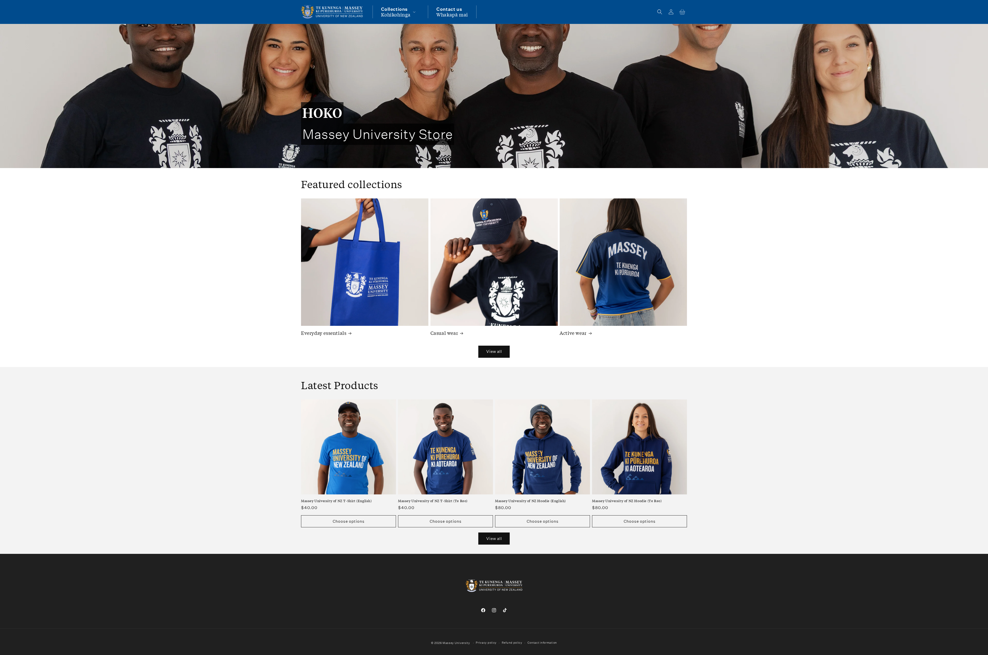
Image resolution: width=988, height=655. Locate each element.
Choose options (349, 521)
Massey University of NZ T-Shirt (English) (336, 501)
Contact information (542, 643)
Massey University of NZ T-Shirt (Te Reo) (432, 501)
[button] (398, 11)
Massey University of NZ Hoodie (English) (530, 501)
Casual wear (444, 333)
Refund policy (512, 643)
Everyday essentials (323, 333)
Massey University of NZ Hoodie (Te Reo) (626, 501)
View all (494, 351)
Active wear (573, 333)
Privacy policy (486, 643)
